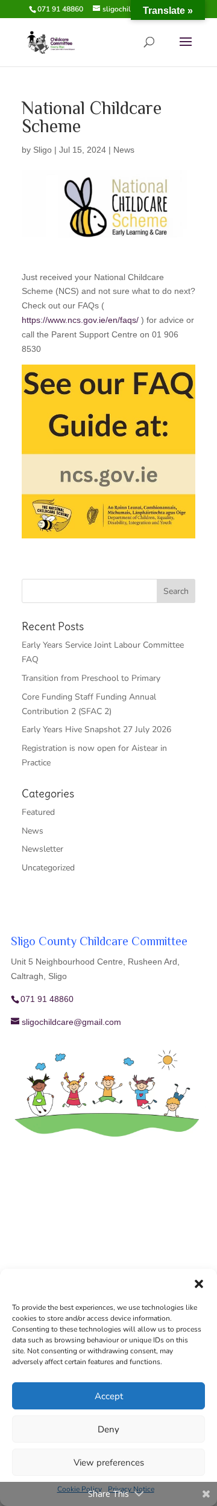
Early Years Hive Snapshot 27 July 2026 (96, 729)
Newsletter (42, 849)
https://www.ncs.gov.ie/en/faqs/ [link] (80, 320)
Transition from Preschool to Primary (91, 678)
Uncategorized (48, 867)
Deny (108, 1429)
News (123, 150)
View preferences (109, 1463)
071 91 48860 (60, 9)
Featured (38, 812)
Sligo (42, 150)
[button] (199, 1284)
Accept (109, 1396)
